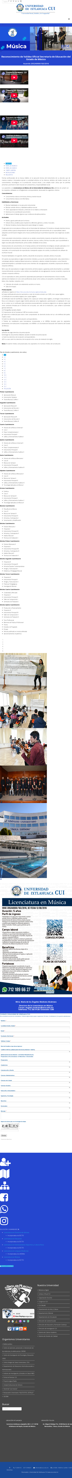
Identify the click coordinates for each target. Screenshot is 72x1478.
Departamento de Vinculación (48, 1317)
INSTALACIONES (10, 172)
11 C (5, 377)
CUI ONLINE (42, 1305)
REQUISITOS (9, 175)
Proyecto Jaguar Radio (10, 1381)
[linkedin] (18, 1)
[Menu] (69, 19)
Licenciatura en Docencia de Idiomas (16, 1232)
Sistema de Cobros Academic (48, 1332)
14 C (5, 384)
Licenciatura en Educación (13, 1239)
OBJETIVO (9, 163)
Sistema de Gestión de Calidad (48, 1336)
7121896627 (28, 1468)
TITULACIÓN (7, 389)
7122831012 (18, 1468)
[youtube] (15, 1)
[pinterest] (13, 1)
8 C (5, 371)
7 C (5, 368)
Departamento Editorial (46, 1313)
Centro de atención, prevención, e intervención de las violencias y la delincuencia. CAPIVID (18, 1349)
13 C (5, 382)
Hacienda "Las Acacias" (10, 1389)
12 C (5, 380)
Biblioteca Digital (44, 1290)
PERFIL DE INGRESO (11, 166)
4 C (5, 362)
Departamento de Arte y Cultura (48, 1309)
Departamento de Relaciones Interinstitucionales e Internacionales (18, 1367)
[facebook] (8, 1)
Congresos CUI (43, 1302)
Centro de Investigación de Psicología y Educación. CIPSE (18, 1356)
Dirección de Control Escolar (47, 1321)
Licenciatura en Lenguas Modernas (16, 1251)
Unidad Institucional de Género (12, 1385)
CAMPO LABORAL (11, 170)
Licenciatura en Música (12, 1257)
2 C (5, 357)
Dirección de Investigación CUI (48, 1328)
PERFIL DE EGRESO (11, 168)
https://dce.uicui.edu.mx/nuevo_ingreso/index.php (31, 292)
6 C (5, 366)
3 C (5, 359)
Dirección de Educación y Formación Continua (52, 1325)
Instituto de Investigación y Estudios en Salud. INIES (18, 1373)
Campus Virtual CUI (44, 1294)
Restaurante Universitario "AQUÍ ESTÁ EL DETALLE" (18, 1393)
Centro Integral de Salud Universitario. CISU (16, 1362)
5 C (5, 364)
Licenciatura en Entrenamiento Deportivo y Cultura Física (24, 1245)
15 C (5, 386)
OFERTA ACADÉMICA (7, 1266)
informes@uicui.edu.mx (41, 1468)
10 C (5, 375)
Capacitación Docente (45, 1298)
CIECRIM (5, 1396)
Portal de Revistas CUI (10, 1377)
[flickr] (20, 1)
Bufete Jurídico (7, 1344)
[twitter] (11, 1)
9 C (5, 373)
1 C (5, 355)
